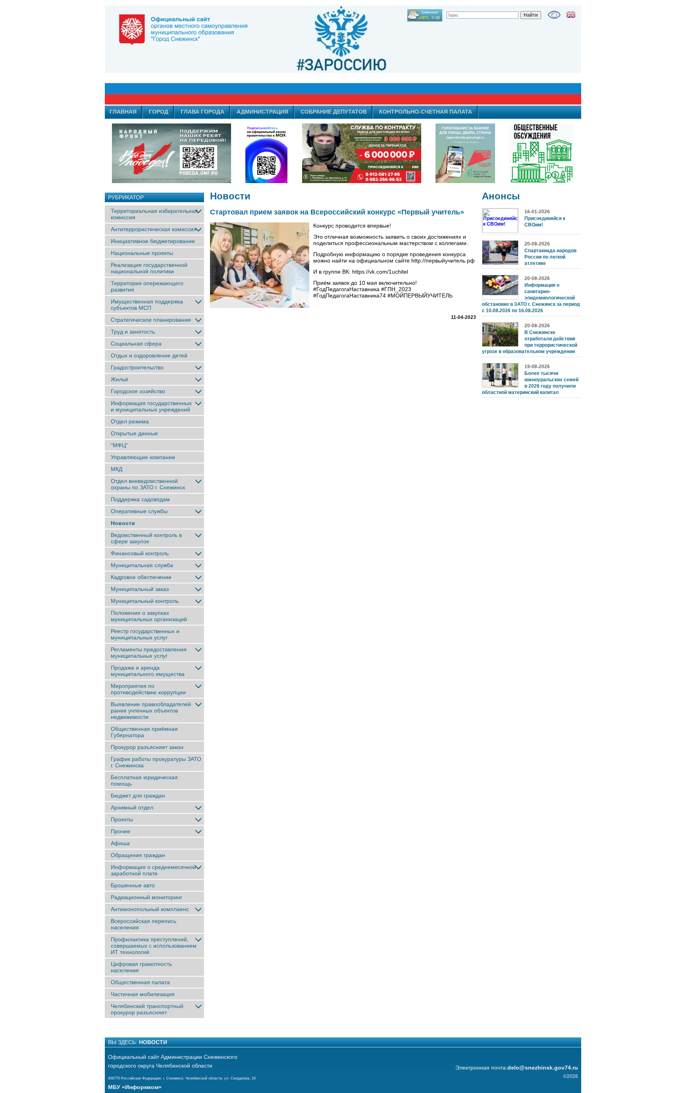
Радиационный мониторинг (146, 897)
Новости (123, 523)
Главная (123, 111)
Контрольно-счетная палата (425, 111)
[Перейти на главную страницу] (271, 55)
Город (158, 111)
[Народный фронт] (171, 153)
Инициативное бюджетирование (153, 241)
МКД (116, 469)
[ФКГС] (465, 153)
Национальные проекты (142, 253)
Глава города (202, 111)
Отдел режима (130, 421)
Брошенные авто (133, 885)
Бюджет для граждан (138, 795)
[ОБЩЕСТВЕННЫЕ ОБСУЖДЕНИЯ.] (541, 153)
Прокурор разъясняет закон (147, 747)
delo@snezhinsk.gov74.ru (542, 1067)
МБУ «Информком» (135, 1087)
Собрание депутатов (334, 111)
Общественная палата (140, 982)
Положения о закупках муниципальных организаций (149, 616)
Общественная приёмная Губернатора (144, 732)
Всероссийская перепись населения (143, 924)
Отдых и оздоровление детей (149, 355)
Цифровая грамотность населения (141, 967)
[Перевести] (571, 15)
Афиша (120, 843)
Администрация (262, 111)
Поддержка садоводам (140, 499)
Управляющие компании (143, 457)
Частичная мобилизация (143, 994)
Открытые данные (134, 433)
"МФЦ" (119, 445)
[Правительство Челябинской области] (266, 153)
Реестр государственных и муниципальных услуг (145, 634)
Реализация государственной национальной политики (149, 268)
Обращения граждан (138, 855)
